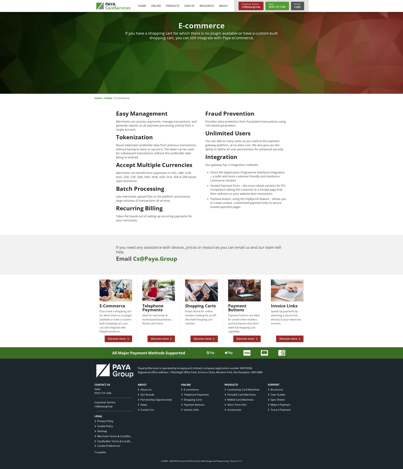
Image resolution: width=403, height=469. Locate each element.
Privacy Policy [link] (105, 421)
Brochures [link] (277, 389)
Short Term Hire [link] (237, 404)
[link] (113, 6)
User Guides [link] (278, 394)
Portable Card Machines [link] (241, 394)
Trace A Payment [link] (281, 409)
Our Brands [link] (147, 394)
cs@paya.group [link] (103, 406)
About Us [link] (146, 389)
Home (98, 98)
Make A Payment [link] (280, 404)
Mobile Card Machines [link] (240, 399)
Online (108, 98)
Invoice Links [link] (191, 409)
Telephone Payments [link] (196, 394)
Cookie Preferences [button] (108, 446)
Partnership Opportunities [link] (156, 399)
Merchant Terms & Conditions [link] (114, 436)
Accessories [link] (234, 409)
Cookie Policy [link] (105, 426)
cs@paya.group (155, 258)
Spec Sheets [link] (278, 399)
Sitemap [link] (102, 431)
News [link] (144, 404)
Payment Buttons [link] (194, 404)
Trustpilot (100, 452)
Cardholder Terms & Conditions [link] (114, 441)
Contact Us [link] (147, 409)
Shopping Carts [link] (193, 399)
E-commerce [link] (191, 389)
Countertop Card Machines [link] (243, 389)
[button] (156, 6)
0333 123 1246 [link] (102, 393)
